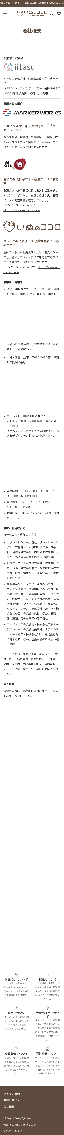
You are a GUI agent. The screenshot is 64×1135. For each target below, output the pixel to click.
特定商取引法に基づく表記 (19, 1125)
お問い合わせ (11, 1100)
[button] (51, 13)
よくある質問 (11, 1094)
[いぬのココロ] (32, 13)
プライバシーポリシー (17, 1118)
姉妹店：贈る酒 (13, 1131)
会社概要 (8, 1106)
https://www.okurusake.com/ (21, 210)
